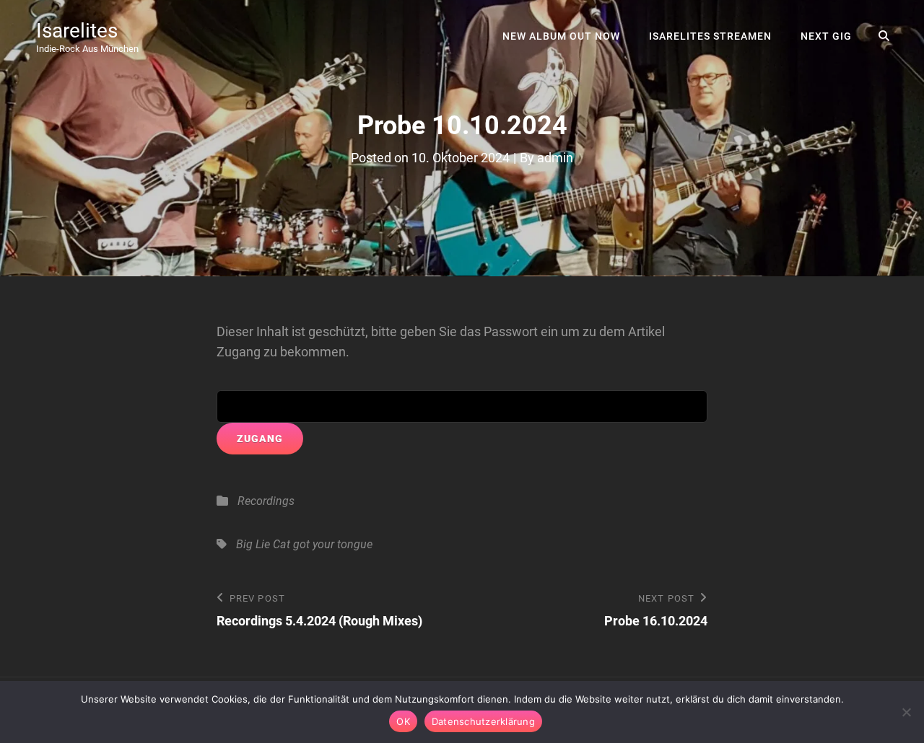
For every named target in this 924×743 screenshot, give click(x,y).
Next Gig (826, 36)
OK (403, 721)
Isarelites (77, 31)
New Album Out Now (561, 36)
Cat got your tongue (322, 544)
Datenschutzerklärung (483, 721)
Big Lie (253, 544)
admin (555, 157)
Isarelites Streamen (710, 36)
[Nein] (906, 712)
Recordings (266, 501)
